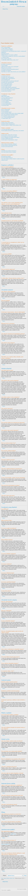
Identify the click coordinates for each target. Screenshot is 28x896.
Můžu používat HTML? (5, 96)
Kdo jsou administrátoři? (5, 109)
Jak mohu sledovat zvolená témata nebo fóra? (9, 145)
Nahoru (3, 177)
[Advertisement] (14, 26)
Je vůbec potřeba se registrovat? (6, 48)
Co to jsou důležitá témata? (6, 102)
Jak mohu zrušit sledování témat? (7, 146)
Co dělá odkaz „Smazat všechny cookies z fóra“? (9, 59)
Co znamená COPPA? (5, 57)
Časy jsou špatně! (4, 65)
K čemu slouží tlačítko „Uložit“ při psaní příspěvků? (10, 88)
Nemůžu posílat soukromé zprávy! (7, 122)
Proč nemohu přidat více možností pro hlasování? (10, 81)
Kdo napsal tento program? (6, 156)
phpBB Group (13, 833)
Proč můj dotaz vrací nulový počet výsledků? (9, 136)
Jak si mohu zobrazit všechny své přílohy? (8, 152)
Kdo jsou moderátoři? (5, 110)
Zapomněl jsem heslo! (5, 53)
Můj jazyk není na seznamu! (6, 67)
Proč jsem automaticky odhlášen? (7, 49)
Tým (2, 878)
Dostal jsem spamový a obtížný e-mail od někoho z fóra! (11, 125)
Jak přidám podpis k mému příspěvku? (8, 78)
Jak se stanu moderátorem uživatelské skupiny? (9, 114)
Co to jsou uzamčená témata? (6, 104)
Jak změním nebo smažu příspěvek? (7, 77)
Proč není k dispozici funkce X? (7, 157)
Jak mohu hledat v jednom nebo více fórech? (9, 134)
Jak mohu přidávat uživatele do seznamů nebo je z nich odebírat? (12, 130)
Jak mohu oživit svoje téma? (6, 91)
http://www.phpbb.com (5, 844)
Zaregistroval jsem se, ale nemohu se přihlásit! (9, 54)
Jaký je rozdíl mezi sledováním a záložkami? (9, 144)
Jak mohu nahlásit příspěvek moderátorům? (9, 87)
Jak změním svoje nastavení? (6, 64)
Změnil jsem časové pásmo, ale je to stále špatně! (9, 66)
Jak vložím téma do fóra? (5, 75)
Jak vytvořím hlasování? (5, 79)
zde (8, 836)
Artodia (25, 889)
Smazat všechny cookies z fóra (9, 878)
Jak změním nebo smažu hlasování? (7, 82)
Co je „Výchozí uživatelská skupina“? (8, 117)
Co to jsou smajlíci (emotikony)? (7, 97)
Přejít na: (4, 875)
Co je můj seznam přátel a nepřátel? (7, 129)
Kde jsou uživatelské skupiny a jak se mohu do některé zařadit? (12, 113)
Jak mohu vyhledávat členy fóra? (7, 138)
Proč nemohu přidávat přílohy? (6, 84)
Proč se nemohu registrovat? (6, 58)
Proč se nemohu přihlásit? (5, 47)
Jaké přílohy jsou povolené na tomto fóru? (8, 150)
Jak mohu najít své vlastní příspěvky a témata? (9, 139)
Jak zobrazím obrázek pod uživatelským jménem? (10, 69)
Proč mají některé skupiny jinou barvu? (8, 115)
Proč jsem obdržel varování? (6, 86)
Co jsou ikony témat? (5, 105)
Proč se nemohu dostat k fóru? (6, 83)
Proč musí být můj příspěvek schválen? (8, 89)
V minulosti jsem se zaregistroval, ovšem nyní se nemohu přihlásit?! (13, 56)
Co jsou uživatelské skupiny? (6, 112)
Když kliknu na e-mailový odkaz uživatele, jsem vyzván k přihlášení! (13, 71)
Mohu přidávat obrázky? (5, 99)
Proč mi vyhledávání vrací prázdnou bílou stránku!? (10, 137)
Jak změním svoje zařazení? (6, 70)
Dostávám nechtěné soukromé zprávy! (8, 123)
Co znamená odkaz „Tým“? (6, 118)
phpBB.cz (9, 890)
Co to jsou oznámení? (5, 101)
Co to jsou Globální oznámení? (6, 100)
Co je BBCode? (4, 95)
